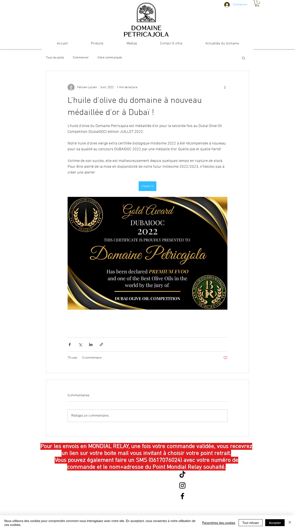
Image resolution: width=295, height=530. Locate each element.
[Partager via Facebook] (70, 344)
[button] (257, 3)
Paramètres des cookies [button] (218, 523)
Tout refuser (250, 523)
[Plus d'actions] (224, 87)
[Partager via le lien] (101, 344)
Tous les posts (55, 58)
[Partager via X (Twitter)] (80, 344)
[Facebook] (182, 496)
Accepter (275, 523)
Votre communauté (109, 58)
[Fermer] (289, 523)
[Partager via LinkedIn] (91, 344)
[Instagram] (182, 485)
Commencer (81, 58)
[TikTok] (182, 475)
